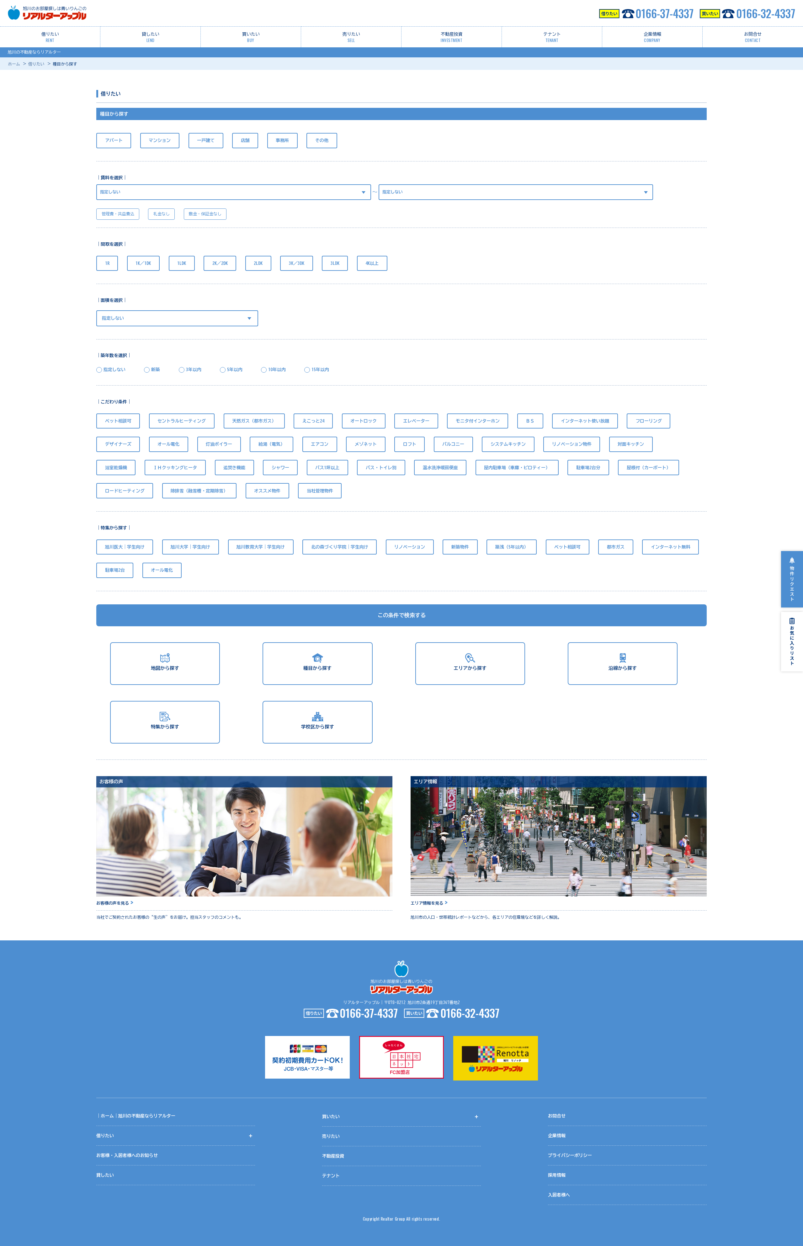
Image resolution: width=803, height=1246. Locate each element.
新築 (155, 369)
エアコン (319, 444)
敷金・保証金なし (205, 214)
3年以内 (193, 369)
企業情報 (652, 37)
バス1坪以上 (327, 467)
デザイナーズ (118, 444)
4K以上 (372, 263)
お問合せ (753, 37)
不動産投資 (452, 37)
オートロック (363, 421)
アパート (114, 140)
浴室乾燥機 (116, 467)
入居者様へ (559, 1195)
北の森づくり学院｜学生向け (339, 547)
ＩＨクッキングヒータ (175, 467)
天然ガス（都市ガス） (254, 421)
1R (107, 263)
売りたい (351, 37)
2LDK (258, 263)
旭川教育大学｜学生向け (261, 547)
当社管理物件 (320, 491)
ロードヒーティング (125, 491)
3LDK (335, 263)
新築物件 (460, 547)
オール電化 (168, 444)
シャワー (280, 467)
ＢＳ (530, 421)
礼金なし (161, 214)
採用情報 (557, 1175)
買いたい (251, 37)
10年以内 (277, 369)
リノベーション (409, 547)
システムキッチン (508, 444)
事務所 (282, 140)
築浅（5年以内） (511, 547)
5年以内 (234, 369)
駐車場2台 (115, 570)
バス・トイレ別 (381, 467)
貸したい (150, 37)
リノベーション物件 (572, 444)
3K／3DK (296, 263)
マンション (160, 140)
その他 (321, 140)
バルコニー (453, 444)
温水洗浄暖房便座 (440, 467)
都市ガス (616, 547)
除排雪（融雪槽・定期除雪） (199, 491)
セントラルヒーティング (181, 421)
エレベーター (416, 421)
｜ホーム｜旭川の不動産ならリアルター (135, 1116)
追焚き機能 (234, 467)
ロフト (409, 444)
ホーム (14, 64)
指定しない (114, 369)
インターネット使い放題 (585, 421)
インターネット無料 (670, 547)
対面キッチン (631, 444)
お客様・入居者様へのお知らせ (127, 1155)
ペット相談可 (118, 421)
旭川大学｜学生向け (190, 547)
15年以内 (320, 369)
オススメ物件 (267, 491)
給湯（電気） (271, 444)
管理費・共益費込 (118, 214)
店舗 (245, 140)
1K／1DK (143, 263)
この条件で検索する (402, 615)
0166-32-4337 (765, 13)
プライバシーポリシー (570, 1155)
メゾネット (366, 444)
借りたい (50, 37)
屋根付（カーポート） (649, 467)
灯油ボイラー (219, 444)
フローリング (648, 421)
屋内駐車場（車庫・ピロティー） (517, 467)
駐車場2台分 (588, 467)
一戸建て (206, 140)
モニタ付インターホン (478, 421)
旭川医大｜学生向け (125, 547)
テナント (552, 37)
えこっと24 (313, 421)
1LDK (181, 263)
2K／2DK (220, 263)
